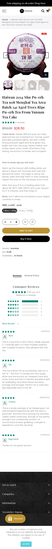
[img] (8, 331)
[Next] (46, 55)
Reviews (17, 275)
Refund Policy (32, 275)
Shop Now (40, 3)
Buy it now (26, 238)
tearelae (14, 248)
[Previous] (6, 55)
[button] (8, 122)
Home (5, 19)
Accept (26, 544)
